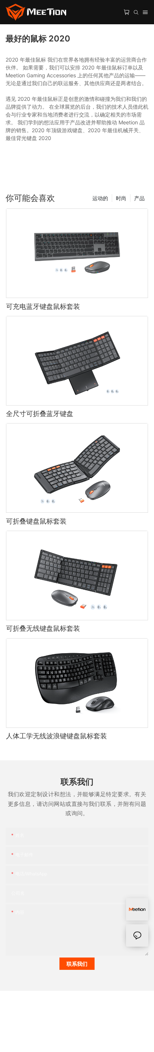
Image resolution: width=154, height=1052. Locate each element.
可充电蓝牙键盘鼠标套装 (43, 306)
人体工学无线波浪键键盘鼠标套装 (56, 736)
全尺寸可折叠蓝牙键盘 (39, 414)
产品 (139, 198)
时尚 (121, 198)
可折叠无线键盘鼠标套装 (43, 628)
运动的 (100, 198)
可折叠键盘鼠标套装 (36, 521)
